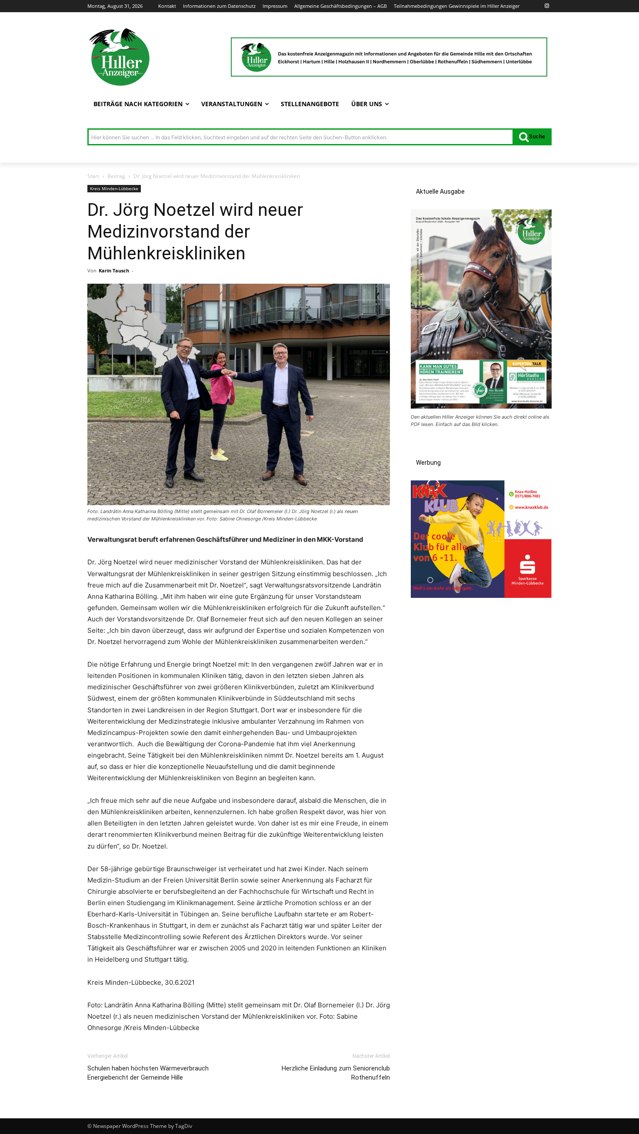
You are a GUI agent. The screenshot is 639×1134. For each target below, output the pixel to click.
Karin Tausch (114, 270)
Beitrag (116, 176)
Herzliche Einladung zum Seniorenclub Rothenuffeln (336, 1072)
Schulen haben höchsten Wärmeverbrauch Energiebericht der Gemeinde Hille (148, 1072)
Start (93, 176)
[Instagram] (547, 6)
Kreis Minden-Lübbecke (114, 188)
